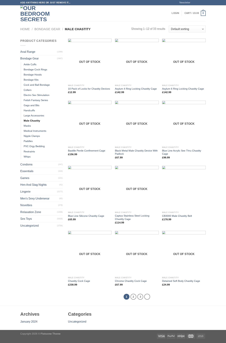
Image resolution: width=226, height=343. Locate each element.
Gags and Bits (31, 105)
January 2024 (28, 321)
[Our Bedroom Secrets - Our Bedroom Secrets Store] (38, 13)
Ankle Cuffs (30, 64)
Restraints (29, 151)
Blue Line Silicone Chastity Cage (86, 215)
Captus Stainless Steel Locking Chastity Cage (132, 217)
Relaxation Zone (30, 212)
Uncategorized (29, 225)
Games (24, 178)
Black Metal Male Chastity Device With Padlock (136, 152)
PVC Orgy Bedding (34, 146)
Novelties (26, 205)
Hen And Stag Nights (33, 184)
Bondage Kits (31, 79)
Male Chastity (32, 120)
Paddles (28, 141)
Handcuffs (29, 110)
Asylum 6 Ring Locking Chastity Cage (183, 88)
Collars (27, 90)
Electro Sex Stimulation (36, 95)
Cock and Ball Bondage (37, 84)
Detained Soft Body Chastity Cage (181, 281)
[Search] (62, 13)
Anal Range (27, 51)
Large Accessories (34, 115)
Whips (27, 156)
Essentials (26, 171)
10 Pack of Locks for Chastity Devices (89, 88)
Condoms (26, 164)
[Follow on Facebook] (194, 2)
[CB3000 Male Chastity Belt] (184, 187)
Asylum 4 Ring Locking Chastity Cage (136, 88)
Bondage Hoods (33, 74)
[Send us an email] (204, 2)
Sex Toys (26, 218)
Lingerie (25, 191)
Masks (27, 125)
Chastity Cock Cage (79, 281)
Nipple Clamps (32, 136)
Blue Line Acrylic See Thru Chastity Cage (181, 152)
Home (25, 29)
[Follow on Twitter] (201, 2)
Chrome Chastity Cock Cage (131, 281)
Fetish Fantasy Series (36, 100)
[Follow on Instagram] (197, 2)
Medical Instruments (35, 130)
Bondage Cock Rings (35, 69)
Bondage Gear (47, 29)
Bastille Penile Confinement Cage (86, 150)
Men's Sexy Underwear (34, 198)
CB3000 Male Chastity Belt (177, 215)
